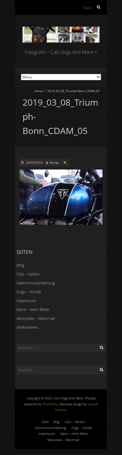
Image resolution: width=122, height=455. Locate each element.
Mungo (54, 162)
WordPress (50, 404)
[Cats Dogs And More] (61, 29)
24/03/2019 (34, 162)
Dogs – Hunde (29, 291)
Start (45, 421)
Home (38, 91)
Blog (20, 265)
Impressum (26, 300)
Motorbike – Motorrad (36, 318)
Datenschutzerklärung (36, 282)
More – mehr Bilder (33, 309)
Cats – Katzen (28, 274)
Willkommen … (29, 327)
